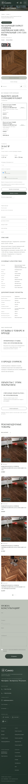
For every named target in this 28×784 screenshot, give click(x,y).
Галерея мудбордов (14, 408)
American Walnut (9, 39)
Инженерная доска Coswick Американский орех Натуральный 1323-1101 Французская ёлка (13, 587)
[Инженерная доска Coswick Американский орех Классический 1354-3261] (14, 449)
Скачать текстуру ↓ (14, 81)
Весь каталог (6, 432)
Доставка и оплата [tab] (5, 220)
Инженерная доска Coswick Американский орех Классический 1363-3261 (14, 507)
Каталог (8, 14)
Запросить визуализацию (14, 77)
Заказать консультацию (14, 189)
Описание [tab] (3, 217)
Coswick (3, 39)
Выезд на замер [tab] (4, 224)
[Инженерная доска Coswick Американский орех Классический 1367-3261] (14, 529)
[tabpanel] (14, 278)
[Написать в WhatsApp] (21, 2)
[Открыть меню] (25, 2)
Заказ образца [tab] (4, 228)
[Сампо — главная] (6, 2)
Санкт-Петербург (5, 704)
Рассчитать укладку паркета (7, 197)
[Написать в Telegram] (17, 2)
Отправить (14, 656)
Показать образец (6, 459)
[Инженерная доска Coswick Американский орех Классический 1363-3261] (14, 489)
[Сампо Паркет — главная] (14, 670)
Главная (3, 14)
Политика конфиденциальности (8, 781)
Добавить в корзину (14, 193)
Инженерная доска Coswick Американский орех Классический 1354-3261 (14, 468)
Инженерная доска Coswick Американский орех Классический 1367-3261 (14, 547)
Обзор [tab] (2, 232)
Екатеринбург (4, 708)
